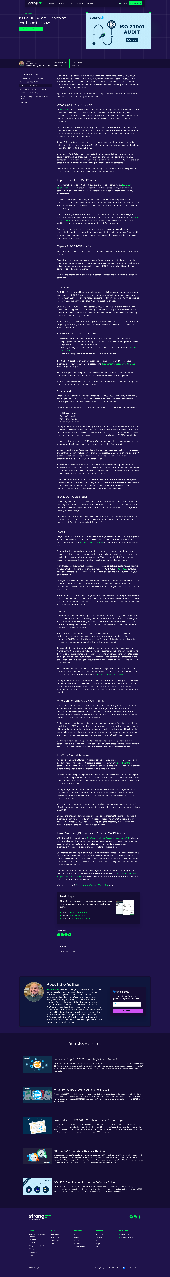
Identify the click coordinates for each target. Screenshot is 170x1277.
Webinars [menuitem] (77, 1244)
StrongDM (46, 65)
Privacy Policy (99, 1268)
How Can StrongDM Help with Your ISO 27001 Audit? (34, 98)
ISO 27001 (64, 109)
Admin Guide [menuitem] (55, 1240)
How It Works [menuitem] (33, 1243)
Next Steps (24, 102)
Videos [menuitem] (76, 1240)
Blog (20, 14)
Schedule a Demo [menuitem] (127, 1237)
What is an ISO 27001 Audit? (30, 75)
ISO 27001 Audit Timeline (29, 93)
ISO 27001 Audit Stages (28, 86)
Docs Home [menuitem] (55, 1234)
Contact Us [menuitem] (125, 1234)
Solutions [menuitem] (32, 1240)
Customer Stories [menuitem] (80, 1247)
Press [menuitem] (98, 1247)
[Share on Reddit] (62, 934)
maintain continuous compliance (111, 674)
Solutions (61, 3)
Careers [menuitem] (99, 1237)
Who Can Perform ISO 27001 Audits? (33, 89)
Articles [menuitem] (76, 1237)
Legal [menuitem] (98, 1244)
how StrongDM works (77, 912)
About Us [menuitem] (99, 1234)
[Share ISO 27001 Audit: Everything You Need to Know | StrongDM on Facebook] (66, 934)
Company (90, 3)
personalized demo (77, 915)
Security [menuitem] (99, 1240)
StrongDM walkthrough (80, 918)
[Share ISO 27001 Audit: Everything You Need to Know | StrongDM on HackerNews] (69, 934)
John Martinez (31, 63)
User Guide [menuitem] (55, 1237)
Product (51, 3)
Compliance (28, 14)
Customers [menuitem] (33, 1252)
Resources (79, 3)
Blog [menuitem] (75, 1234)
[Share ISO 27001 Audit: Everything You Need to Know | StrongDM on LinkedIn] (58, 934)
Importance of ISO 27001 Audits (31, 78)
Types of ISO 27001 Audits (29, 82)
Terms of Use (134, 1268)
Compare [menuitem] (32, 1255)
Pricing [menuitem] (31, 1249)
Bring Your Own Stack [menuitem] (36, 1246)
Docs (70, 3)
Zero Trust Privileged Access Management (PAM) (109, 838)
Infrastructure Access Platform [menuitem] (37, 1235)
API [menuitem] (52, 1244)
